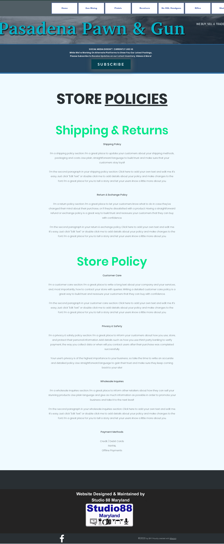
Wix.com (173, 538)
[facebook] (62, 538)
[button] (111, 64)
